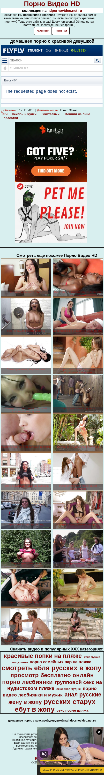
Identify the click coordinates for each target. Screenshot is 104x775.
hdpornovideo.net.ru (64, 10)
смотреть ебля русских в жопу (51, 668)
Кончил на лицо (77, 114)
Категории (43, 30)
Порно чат (61, 30)
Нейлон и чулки (24, 114)
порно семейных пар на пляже (60, 661)
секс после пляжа (72, 710)
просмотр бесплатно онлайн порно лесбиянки (48, 678)
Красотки (11, 118)
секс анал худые (68, 689)
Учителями (50, 114)
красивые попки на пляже (43, 655)
